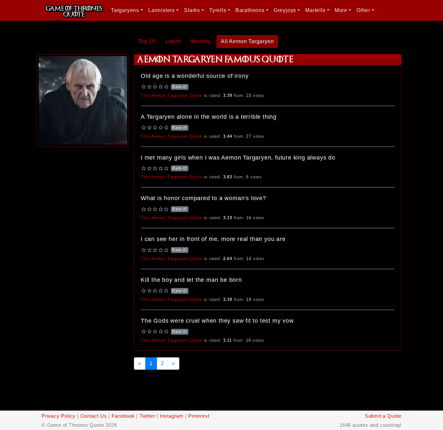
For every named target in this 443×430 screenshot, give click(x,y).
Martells (315, 10)
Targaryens (125, 10)
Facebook (123, 416)
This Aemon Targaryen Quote (171, 95)
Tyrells (217, 10)
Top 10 (146, 41)
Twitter (147, 416)
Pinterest (198, 416)
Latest (173, 41)
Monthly (201, 41)
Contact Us (93, 416)
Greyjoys (285, 10)
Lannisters (161, 10)
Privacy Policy (59, 416)
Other (363, 10)
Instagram (172, 416)
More (341, 10)
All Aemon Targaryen (247, 41)
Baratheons (250, 10)
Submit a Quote (383, 416)
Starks (192, 10)
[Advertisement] (83, 245)
